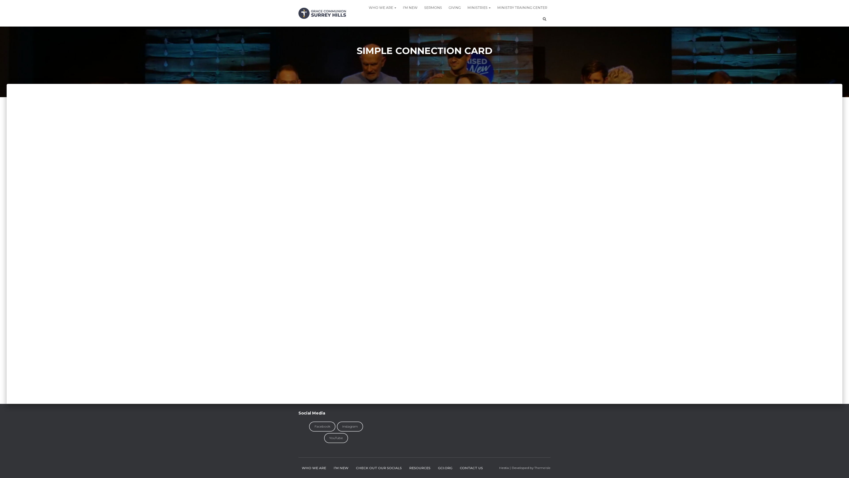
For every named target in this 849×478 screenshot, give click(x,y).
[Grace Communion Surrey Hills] (322, 13)
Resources (419, 468)
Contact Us (471, 468)
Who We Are (381, 8)
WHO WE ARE (314, 468)
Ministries (477, 8)
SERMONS (433, 8)
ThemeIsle (542, 468)
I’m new (341, 468)
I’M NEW (410, 8)
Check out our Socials (379, 468)
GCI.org (445, 468)
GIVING (455, 8)
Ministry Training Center (522, 8)
